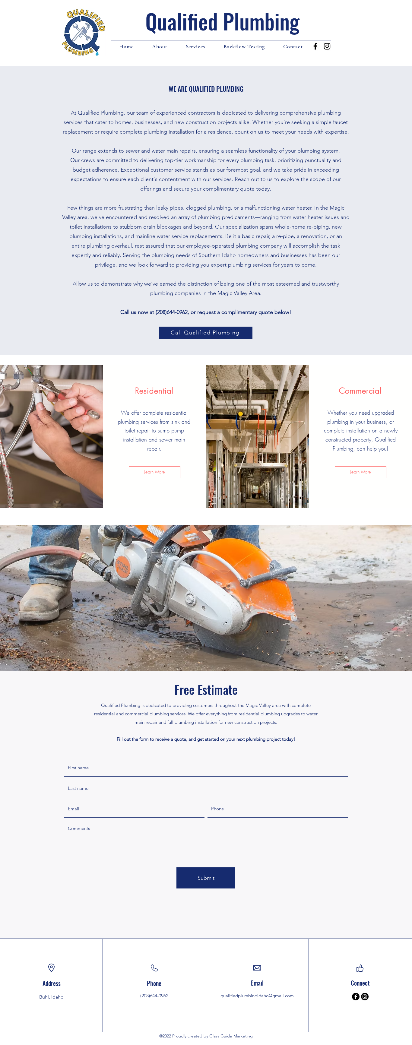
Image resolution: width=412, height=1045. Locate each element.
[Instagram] (365, 996)
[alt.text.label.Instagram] (327, 46)
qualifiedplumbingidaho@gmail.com (257, 996)
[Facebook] (356, 996)
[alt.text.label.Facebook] (315, 46)
